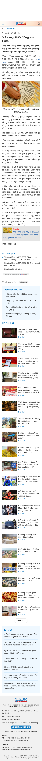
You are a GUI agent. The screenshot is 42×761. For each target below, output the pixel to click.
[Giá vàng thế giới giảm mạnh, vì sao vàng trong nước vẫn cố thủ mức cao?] (9, 597)
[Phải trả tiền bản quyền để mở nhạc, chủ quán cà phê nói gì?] (9, 437)
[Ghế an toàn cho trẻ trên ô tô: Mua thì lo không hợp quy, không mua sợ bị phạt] (9, 510)
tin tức (16, 294)
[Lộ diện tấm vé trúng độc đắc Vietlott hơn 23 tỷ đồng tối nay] (9, 611)
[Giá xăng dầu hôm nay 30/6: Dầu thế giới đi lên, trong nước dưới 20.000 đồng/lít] (9, 481)
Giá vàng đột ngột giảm (13, 269)
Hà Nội (4, 735)
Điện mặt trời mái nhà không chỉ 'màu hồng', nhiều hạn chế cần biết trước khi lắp (29, 522)
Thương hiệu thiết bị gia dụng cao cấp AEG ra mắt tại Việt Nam (29, 332)
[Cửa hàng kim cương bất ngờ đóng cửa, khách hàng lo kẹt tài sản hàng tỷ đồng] (9, 377)
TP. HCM (5, 745)
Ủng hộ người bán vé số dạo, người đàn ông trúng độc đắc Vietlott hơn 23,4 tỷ (28, 390)
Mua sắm (11, 28)
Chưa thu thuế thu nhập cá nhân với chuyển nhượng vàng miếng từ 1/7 (28, 450)
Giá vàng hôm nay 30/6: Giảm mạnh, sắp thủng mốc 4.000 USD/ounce (28, 493)
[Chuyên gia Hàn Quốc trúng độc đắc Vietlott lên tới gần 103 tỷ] (9, 348)
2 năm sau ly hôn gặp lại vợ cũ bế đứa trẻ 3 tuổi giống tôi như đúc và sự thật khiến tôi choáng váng (20, 685)
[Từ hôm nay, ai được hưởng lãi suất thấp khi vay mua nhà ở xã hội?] (9, 423)
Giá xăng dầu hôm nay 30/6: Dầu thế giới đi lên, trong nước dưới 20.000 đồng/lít (29, 479)
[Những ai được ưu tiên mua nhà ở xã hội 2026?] (9, 582)
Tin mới (8, 630)
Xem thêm (21, 620)
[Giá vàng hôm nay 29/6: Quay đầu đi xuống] (9, 539)
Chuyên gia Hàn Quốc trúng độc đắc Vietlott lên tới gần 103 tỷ (29, 346)
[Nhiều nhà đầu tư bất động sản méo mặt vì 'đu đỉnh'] (9, 553)
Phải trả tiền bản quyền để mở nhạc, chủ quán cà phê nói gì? (28, 435)
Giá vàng (23, 282)
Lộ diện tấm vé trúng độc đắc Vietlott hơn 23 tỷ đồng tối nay (29, 609)
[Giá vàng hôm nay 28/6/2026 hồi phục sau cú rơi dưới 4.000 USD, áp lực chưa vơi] (9, 568)
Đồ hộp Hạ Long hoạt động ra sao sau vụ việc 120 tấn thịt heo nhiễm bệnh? (28, 464)
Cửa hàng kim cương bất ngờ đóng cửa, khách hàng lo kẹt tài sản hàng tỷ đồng (28, 375)
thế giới (17, 314)
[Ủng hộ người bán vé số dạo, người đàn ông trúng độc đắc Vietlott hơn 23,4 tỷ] (9, 391)
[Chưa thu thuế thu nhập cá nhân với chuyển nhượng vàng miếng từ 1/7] (9, 451)
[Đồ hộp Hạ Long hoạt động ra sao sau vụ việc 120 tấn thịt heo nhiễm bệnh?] (9, 466)
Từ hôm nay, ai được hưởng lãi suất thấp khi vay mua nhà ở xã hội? (29, 421)
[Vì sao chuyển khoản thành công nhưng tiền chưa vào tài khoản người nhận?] (9, 362)
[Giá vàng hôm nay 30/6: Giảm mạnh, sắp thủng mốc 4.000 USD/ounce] (9, 495)
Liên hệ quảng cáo (21, 727)
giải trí (30, 307)
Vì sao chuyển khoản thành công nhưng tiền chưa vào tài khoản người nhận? (28, 361)
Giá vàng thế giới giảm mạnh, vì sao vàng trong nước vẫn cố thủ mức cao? (28, 595)
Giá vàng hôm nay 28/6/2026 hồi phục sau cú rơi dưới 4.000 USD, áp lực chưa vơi (29, 566)
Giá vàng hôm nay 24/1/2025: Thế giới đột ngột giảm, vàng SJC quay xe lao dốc (21, 235)
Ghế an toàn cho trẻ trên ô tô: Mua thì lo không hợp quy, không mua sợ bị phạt (29, 508)
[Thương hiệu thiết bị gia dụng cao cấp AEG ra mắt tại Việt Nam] (9, 333)
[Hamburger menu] (3, 24)
